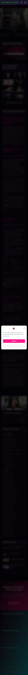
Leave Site (14, 346)
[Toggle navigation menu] (25, 2)
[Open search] (21, 2)
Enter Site (14, 341)
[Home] (9, 2)
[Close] (24, 328)
